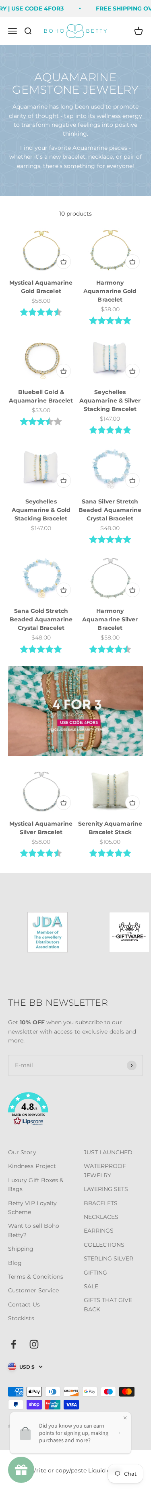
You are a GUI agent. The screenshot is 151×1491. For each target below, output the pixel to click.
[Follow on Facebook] (13, 1344)
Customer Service (33, 1290)
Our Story (22, 1152)
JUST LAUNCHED (108, 1152)
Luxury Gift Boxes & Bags (35, 1184)
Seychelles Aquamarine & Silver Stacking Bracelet (110, 400)
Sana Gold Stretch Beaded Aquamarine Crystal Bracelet (41, 619)
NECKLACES (101, 1216)
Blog (15, 1263)
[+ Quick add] (63, 261)
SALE (91, 1286)
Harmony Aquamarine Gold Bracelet (110, 291)
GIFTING (96, 1272)
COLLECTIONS (104, 1244)
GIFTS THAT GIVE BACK (108, 1304)
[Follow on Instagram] (34, 1344)
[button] (75, 1110)
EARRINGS (99, 1230)
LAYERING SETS (106, 1189)
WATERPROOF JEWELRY (105, 1170)
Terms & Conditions (35, 1276)
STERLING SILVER (109, 1258)
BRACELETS (101, 1203)
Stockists (21, 1318)
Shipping (21, 1248)
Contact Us (24, 1304)
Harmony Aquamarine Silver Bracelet (110, 619)
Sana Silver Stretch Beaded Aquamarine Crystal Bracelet (110, 510)
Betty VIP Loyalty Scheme (32, 1208)
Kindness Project (32, 1166)
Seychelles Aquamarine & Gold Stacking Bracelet (41, 510)
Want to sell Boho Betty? (33, 1230)
